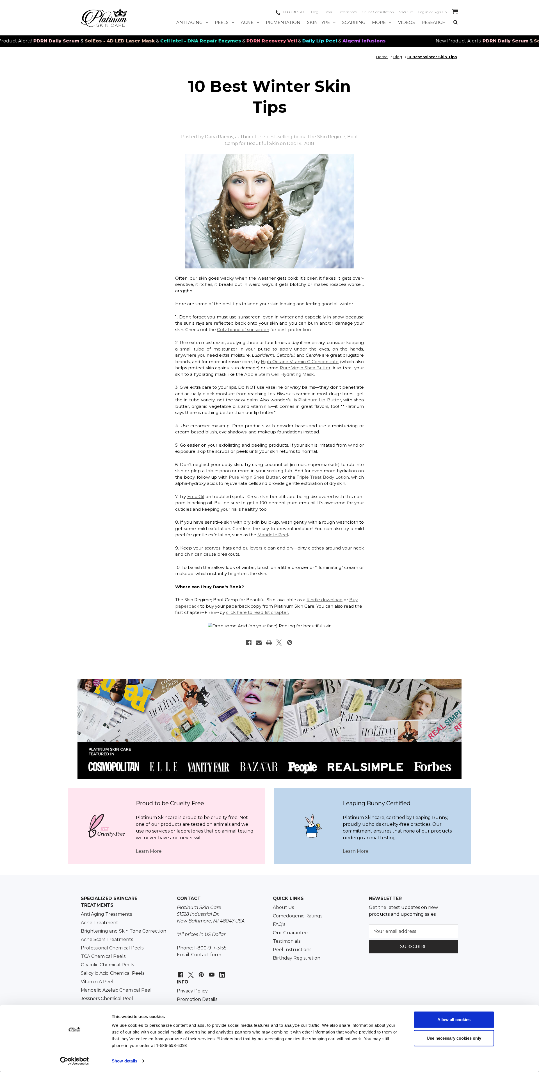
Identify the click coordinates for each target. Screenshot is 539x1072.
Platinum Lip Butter (319, 399)
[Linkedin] (221, 972)
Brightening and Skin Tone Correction (123, 931)
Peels (222, 22)
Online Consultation (378, 12)
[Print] (269, 642)
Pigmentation (283, 22)
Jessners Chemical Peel (107, 998)
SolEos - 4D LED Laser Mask (90, 41)
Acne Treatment (99, 922)
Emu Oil (195, 496)
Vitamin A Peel (97, 981)
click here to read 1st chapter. (257, 612)
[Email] (259, 642)
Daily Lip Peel (290, 41)
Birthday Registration (296, 958)
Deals (328, 12)
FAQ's (279, 924)
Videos (406, 22)
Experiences (347, 12)
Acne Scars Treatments (107, 939)
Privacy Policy (192, 991)
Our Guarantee (290, 932)
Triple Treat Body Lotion (323, 477)
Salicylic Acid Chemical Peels (112, 973)
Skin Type (318, 22)
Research (434, 22)
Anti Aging (189, 22)
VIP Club (406, 12)
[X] (279, 642)
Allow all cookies (454, 1019)
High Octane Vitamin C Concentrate (300, 361)
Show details (124, 1061)
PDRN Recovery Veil (242, 41)
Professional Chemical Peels (112, 948)
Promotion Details (197, 999)
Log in (423, 12)
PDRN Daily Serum (27, 41)
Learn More (149, 851)
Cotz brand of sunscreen (243, 329)
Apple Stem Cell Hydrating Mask (279, 374)
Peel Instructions (292, 949)
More (379, 22)
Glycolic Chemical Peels (107, 964)
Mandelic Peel (272, 534)
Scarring (353, 22)
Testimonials (286, 941)
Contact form (206, 954)
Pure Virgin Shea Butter (305, 367)
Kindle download (324, 599)
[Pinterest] (290, 642)
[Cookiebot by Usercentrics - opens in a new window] (74, 1061)
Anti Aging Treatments (106, 914)
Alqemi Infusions (334, 41)
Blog (314, 12)
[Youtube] (211, 972)
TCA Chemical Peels (103, 956)
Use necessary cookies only (454, 1037)
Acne (247, 22)
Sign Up (440, 12)
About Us (283, 907)
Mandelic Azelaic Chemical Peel (116, 990)
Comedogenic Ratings (297, 916)
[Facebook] (249, 642)
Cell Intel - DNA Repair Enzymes (171, 41)
